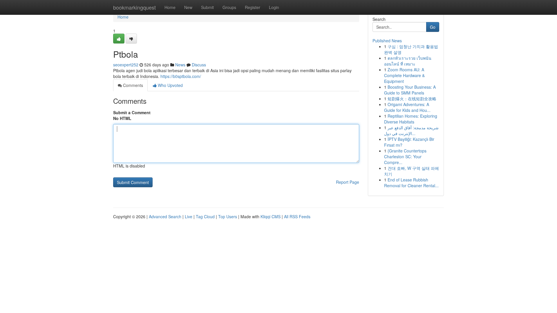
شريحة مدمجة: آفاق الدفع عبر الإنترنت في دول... (411, 130)
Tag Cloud (205, 216)
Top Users (227, 216)
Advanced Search (165, 216)
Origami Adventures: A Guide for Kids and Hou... (407, 107)
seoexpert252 (125, 65)
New (188, 7)
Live (188, 216)
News (180, 65)
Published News (387, 40)
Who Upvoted (170, 85)
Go (432, 27)
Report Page (347, 182)
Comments (132, 85)
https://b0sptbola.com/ (180, 76)
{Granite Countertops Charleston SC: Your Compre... (405, 156)
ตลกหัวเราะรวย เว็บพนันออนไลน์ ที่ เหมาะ (407, 61)
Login (274, 7)
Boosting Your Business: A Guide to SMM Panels (410, 90)
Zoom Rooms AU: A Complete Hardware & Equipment (404, 75)
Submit (207, 7)
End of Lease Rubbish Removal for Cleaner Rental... (411, 182)
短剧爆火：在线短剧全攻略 (412, 98)
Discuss (199, 65)
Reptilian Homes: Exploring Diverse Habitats (410, 119)
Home (170, 7)
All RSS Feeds (297, 216)
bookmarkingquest (134, 7)
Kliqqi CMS (271, 216)
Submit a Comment (132, 112)
